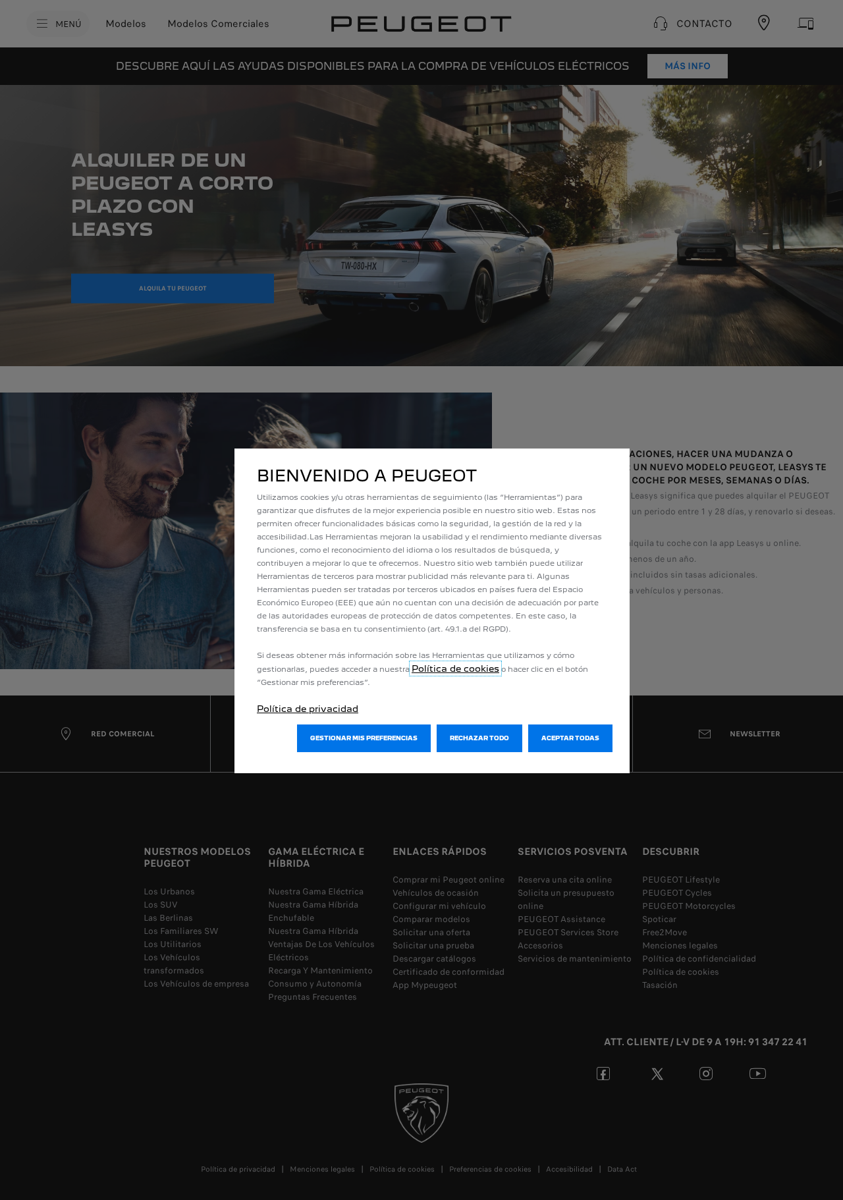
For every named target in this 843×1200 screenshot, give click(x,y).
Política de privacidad (307, 708)
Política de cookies (455, 668)
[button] (364, 738)
